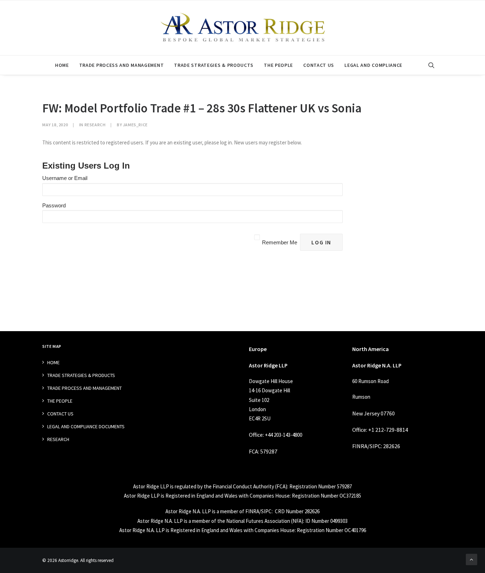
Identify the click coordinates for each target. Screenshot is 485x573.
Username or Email (64, 178)
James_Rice (135, 124)
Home (62, 65)
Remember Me (279, 242)
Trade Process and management (121, 65)
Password (54, 205)
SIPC (375, 446)
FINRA (359, 446)
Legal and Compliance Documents (86, 426)
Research (95, 124)
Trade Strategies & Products (214, 65)
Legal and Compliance (373, 65)
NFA (297, 521)
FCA (253, 451)
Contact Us (318, 65)
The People (278, 65)
